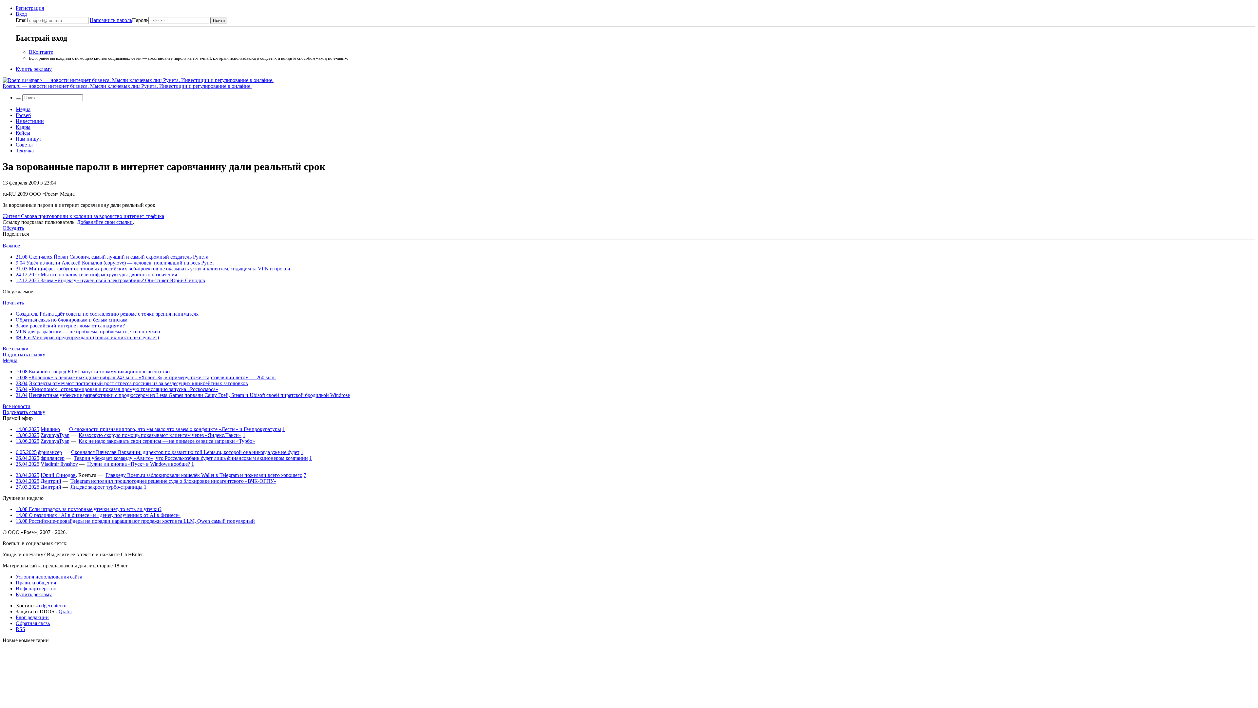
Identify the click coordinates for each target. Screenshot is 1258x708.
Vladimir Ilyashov (59, 464)
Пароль (119, 20)
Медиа (23, 109)
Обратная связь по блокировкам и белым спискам (71, 320)
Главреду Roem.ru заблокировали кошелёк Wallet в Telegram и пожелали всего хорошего (203, 475)
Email (22, 20)
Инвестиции (30, 121)
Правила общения (36, 582)
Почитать (13, 302)
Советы (24, 145)
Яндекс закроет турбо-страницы (106, 487)
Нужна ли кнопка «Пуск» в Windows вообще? (138, 464)
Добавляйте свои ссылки (105, 222)
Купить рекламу (34, 69)
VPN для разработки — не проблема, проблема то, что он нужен (88, 331)
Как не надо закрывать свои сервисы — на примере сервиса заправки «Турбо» (167, 441)
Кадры (23, 127)
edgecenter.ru (53, 605)
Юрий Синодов (58, 475)
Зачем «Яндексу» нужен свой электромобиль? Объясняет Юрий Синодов (110, 280)
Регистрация (30, 8)
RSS (20, 629)
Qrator (65, 611)
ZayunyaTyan (55, 435)
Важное (11, 245)
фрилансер (50, 452)
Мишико (50, 429)
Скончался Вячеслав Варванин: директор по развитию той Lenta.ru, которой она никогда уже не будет (185, 452)
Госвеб (23, 115)
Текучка (25, 150)
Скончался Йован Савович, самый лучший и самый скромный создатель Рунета (112, 257)
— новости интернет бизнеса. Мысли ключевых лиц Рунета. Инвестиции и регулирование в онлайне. (127, 86)
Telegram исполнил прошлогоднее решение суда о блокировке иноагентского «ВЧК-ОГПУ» (173, 481)
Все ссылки (16, 348)
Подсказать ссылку (24, 354)
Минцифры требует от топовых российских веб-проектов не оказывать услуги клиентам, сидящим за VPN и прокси (153, 268)
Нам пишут (28, 139)
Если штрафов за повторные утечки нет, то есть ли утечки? (89, 509)
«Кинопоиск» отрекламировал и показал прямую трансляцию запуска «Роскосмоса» (123, 389)
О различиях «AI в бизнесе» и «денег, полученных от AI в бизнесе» (98, 515)
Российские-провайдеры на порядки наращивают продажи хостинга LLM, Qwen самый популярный (135, 521)
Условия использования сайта (49, 577)
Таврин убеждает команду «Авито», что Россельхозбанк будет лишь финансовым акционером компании (191, 458)
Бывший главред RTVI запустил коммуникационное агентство (99, 371)
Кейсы (23, 133)
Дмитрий (51, 481)
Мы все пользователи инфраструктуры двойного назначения (96, 274)
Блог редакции (32, 617)
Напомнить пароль (111, 20)
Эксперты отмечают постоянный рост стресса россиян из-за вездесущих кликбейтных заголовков (138, 383)
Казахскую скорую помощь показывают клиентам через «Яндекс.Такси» (160, 435)
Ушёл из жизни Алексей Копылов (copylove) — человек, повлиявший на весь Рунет (115, 263)
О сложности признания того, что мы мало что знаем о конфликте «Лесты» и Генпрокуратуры (175, 429)
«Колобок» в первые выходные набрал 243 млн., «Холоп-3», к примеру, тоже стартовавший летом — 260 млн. (152, 377)
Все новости (16, 406)
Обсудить (13, 228)
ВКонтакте (41, 52)
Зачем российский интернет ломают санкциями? (70, 325)
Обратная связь (33, 623)
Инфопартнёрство (36, 588)
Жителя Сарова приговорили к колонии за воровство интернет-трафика (83, 216)
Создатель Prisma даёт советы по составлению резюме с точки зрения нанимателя (107, 314)
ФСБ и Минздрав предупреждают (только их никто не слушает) (87, 337)
